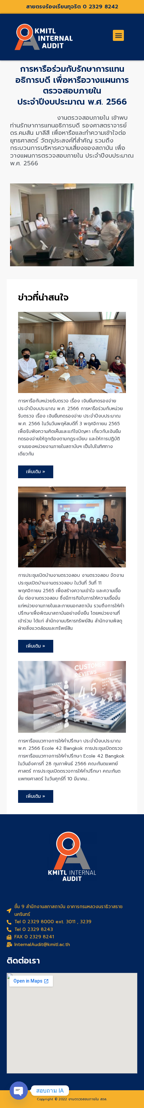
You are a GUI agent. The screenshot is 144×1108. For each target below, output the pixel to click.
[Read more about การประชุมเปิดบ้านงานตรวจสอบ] (72, 526)
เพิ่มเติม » (35, 471)
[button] (118, 35)
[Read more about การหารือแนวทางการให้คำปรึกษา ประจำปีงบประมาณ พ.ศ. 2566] (72, 696)
